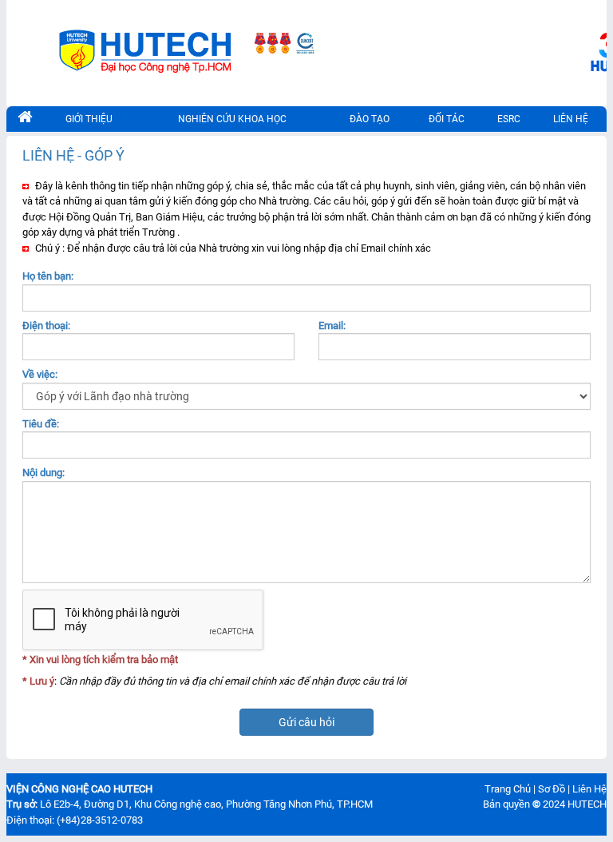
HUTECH (587, 804)
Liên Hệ (589, 789)
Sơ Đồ (551, 789)
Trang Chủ (507, 789)
